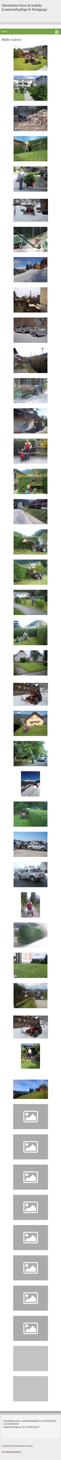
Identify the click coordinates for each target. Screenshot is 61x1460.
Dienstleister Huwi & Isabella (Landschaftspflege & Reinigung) (24, 7)
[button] (31, 59)
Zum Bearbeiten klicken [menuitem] (11, 1452)
